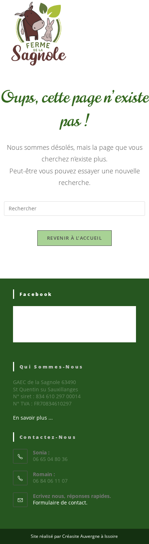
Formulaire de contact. (60, 502)
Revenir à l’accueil (74, 238)
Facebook (36, 294)
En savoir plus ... (33, 417)
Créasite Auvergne (81, 536)
